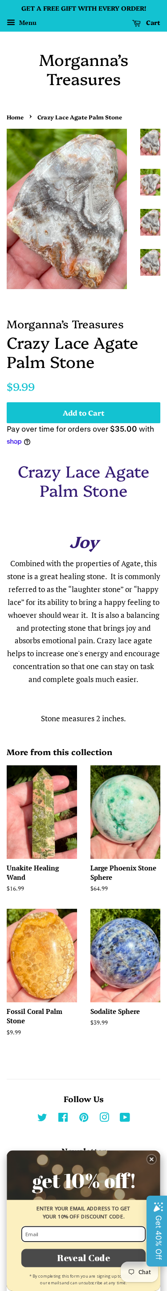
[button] (151, 1159)
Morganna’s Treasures (83, 68)
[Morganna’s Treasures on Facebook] (63, 1119)
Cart (152, 22)
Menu (27, 22)
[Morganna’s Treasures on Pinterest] (84, 1119)
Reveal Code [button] (83, 1257)
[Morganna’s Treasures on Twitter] (42, 1119)
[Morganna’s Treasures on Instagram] (104, 1119)
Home (15, 117)
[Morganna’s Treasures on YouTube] (125, 1119)
